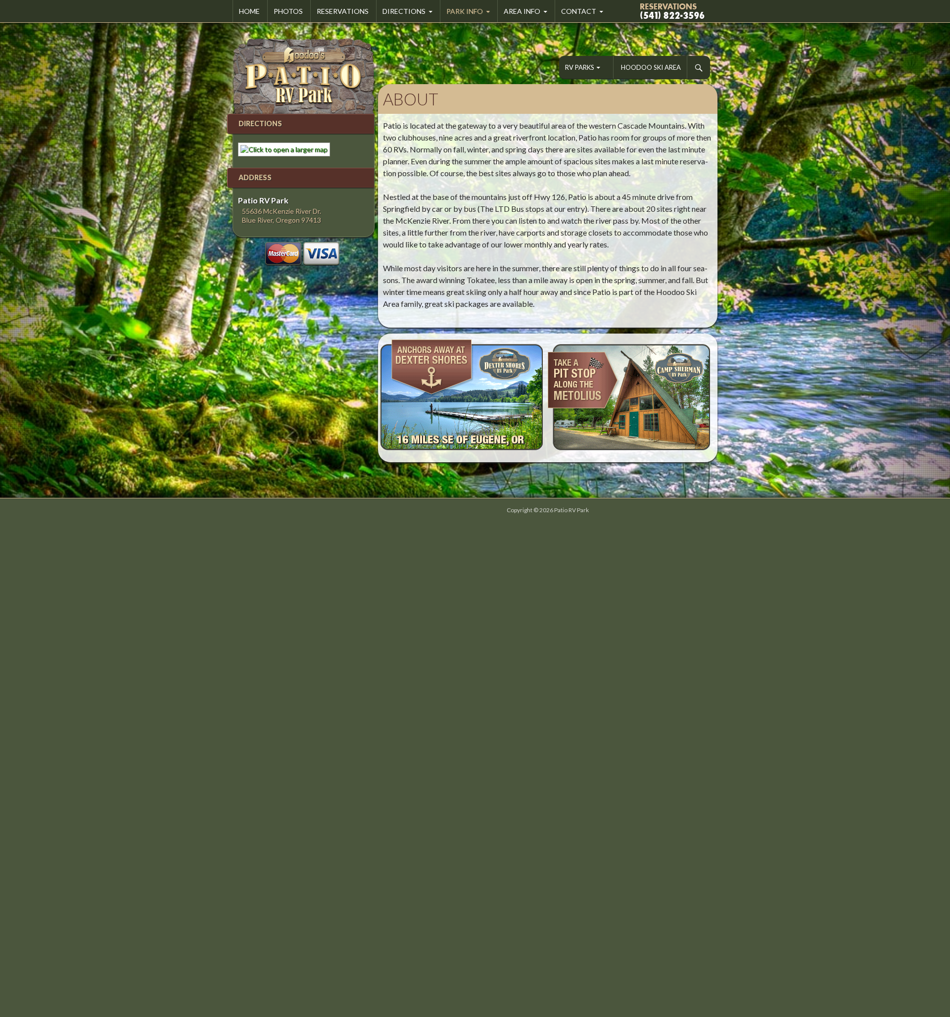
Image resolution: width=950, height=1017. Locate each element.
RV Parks (579, 67)
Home (249, 11)
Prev (391, 398)
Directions (404, 11)
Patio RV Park (571, 510)
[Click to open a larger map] (281, 149)
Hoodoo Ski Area (651, 67)
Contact (578, 11)
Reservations (343, 11)
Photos (288, 11)
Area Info (522, 11)
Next (704, 398)
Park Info (464, 11)
